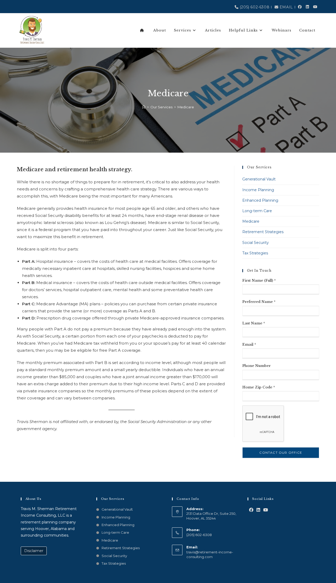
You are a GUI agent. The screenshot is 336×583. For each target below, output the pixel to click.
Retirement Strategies (263, 231)
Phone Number (256, 365)
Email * (249, 344)
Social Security (255, 242)
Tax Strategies (255, 253)
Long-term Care (257, 210)
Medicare (185, 107)
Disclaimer (33, 550)
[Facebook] (251, 510)
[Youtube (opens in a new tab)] (315, 4)
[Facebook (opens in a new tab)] (299, 4)
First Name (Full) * (259, 280)
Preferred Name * (259, 301)
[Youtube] (265, 510)
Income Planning (258, 190)
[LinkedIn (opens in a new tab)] (307, 4)
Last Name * (253, 323)
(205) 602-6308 (253, 7)
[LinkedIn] (258, 510)
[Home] (143, 107)
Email (285, 7)
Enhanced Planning (260, 200)
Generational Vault (259, 179)
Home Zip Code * (258, 387)
